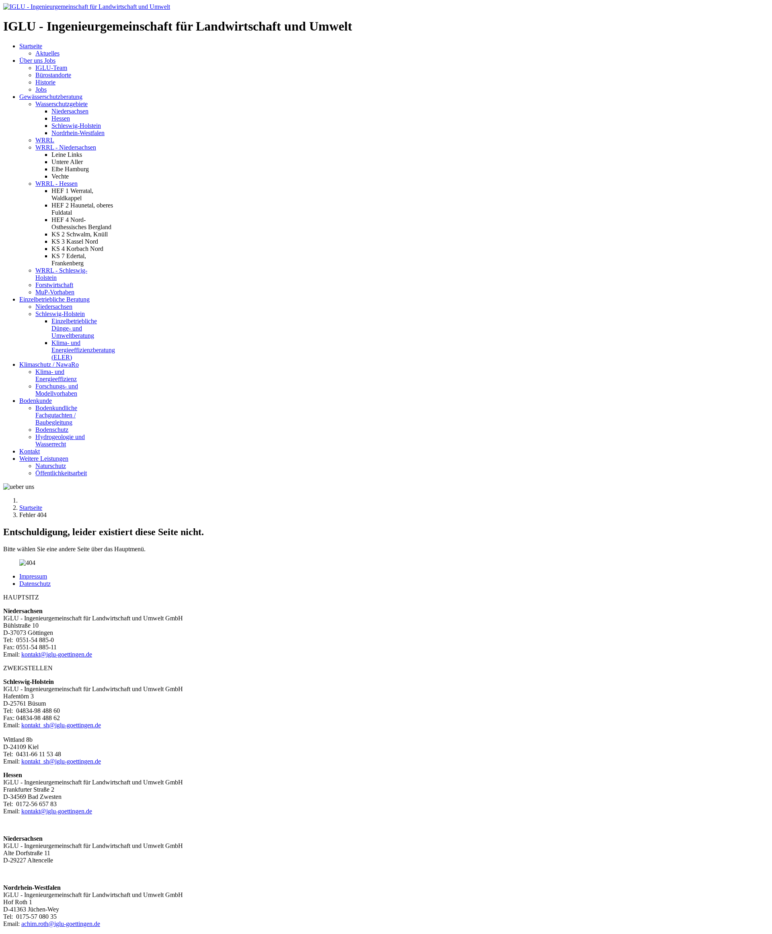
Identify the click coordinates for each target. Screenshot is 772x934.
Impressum (33, 576)
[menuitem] (30, 46)
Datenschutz (35, 583)
